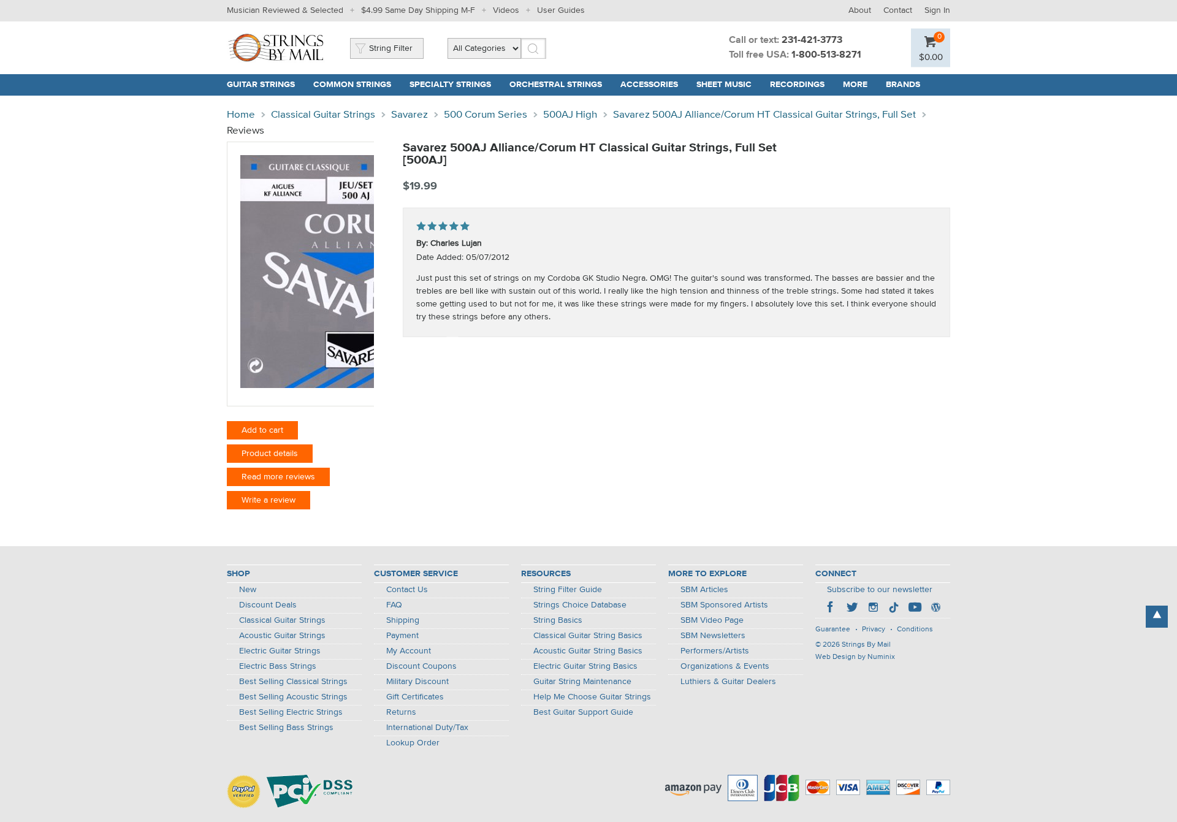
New (247, 589)
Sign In (937, 10)
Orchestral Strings (555, 84)
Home (241, 115)
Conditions (915, 629)
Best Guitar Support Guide (583, 712)
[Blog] (935, 608)
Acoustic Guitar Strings (282, 635)
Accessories (649, 84)
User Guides (561, 10)
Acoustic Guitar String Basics (587, 651)
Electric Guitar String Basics (585, 666)
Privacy (873, 629)
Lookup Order (413, 743)
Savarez (409, 115)
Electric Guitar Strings (280, 651)
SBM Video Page (712, 620)
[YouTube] (914, 608)
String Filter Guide (567, 589)
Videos (506, 10)
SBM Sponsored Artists (724, 605)
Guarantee (832, 629)
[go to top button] (1157, 617)
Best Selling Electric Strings (291, 712)
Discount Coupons (421, 666)
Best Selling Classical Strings (293, 681)
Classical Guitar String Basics (587, 635)
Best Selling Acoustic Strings (293, 697)
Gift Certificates (415, 697)
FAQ (394, 605)
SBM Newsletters (712, 635)
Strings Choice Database (580, 605)
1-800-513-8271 (826, 55)
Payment (402, 635)
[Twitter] (852, 608)
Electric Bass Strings (277, 666)
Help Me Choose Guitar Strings (592, 697)
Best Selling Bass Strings (286, 727)
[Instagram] (873, 608)
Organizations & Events (724, 666)
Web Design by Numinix (855, 657)
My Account (408, 651)
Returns (401, 712)
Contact (897, 10)
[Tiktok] (894, 608)
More (855, 84)
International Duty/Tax (427, 727)
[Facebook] (831, 608)
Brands (903, 84)
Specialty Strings (450, 84)
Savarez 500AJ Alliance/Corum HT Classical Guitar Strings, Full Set (764, 115)
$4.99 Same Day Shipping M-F (418, 10)
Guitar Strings (261, 84)
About (859, 10)
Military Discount (417, 681)
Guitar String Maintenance (582, 681)
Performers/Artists (714, 651)
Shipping (402, 620)
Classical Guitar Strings (323, 115)
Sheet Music (724, 84)
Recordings (797, 84)
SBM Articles (704, 589)
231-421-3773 (812, 40)
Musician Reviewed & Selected (285, 10)
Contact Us (407, 589)
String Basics (557, 620)
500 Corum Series (485, 115)
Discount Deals (268, 605)
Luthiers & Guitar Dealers (728, 681)
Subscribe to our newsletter (879, 589)
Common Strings (352, 84)
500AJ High (570, 115)
